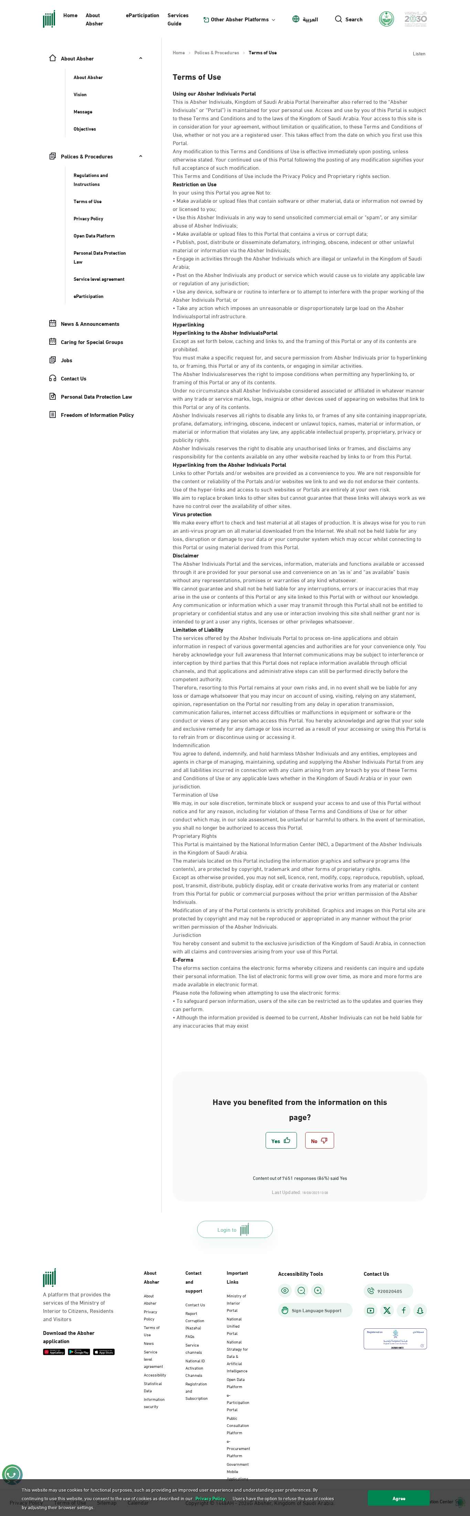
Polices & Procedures (216, 52)
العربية (310, 19)
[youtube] (370, 1310)
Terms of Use (152, 1330)
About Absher (94, 19)
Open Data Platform (236, 1382)
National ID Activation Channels (195, 1368)
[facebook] (403, 1310)
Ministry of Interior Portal (236, 1303)
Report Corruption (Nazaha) (194, 1320)
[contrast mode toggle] (285, 1290)
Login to (226, 1229)
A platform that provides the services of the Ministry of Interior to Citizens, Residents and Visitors (78, 1306)
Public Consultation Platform (238, 1425)
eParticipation (142, 15)
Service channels (193, 1348)
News (149, 1343)
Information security (154, 1402)
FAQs (189, 1336)
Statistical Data (153, 1386)
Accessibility (155, 1374)
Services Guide (178, 19)
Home (70, 15)
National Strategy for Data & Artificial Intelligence (237, 1356)
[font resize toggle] (301, 1290)
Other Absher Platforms (240, 19)
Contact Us (195, 1304)
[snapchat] (420, 1310)
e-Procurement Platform (238, 1448)
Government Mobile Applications (238, 1471)
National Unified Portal (234, 1326)
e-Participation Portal (238, 1402)
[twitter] (387, 1310)
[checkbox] (281, 1140)
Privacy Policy (150, 1314)
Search (354, 19)
